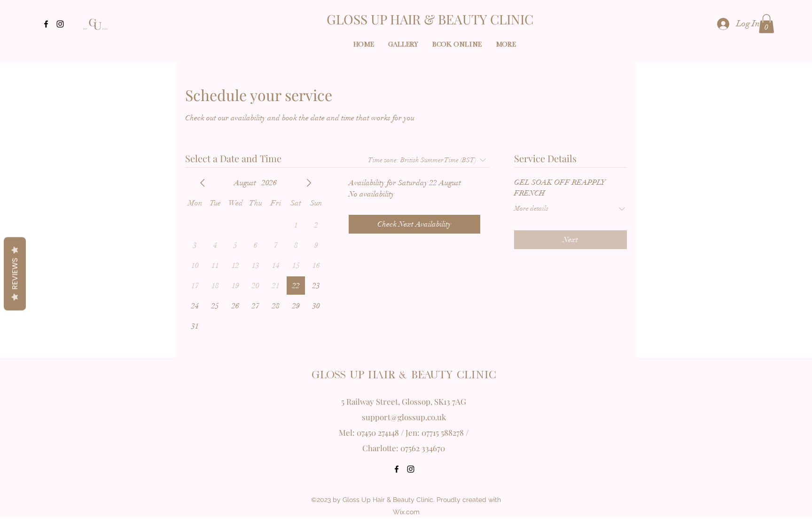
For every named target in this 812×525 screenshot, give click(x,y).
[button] (766, 23)
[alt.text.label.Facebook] (46, 24)
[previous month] (202, 182)
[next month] (308, 182)
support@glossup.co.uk (404, 417)
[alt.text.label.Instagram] (60, 24)
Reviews (14, 274)
